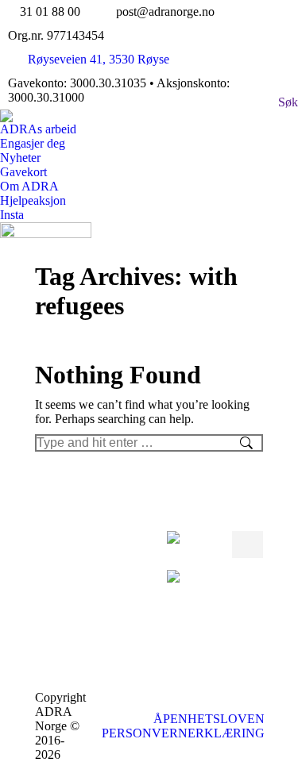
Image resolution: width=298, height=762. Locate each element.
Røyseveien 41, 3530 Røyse (98, 59)
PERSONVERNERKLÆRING (183, 733)
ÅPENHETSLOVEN (209, 718)
